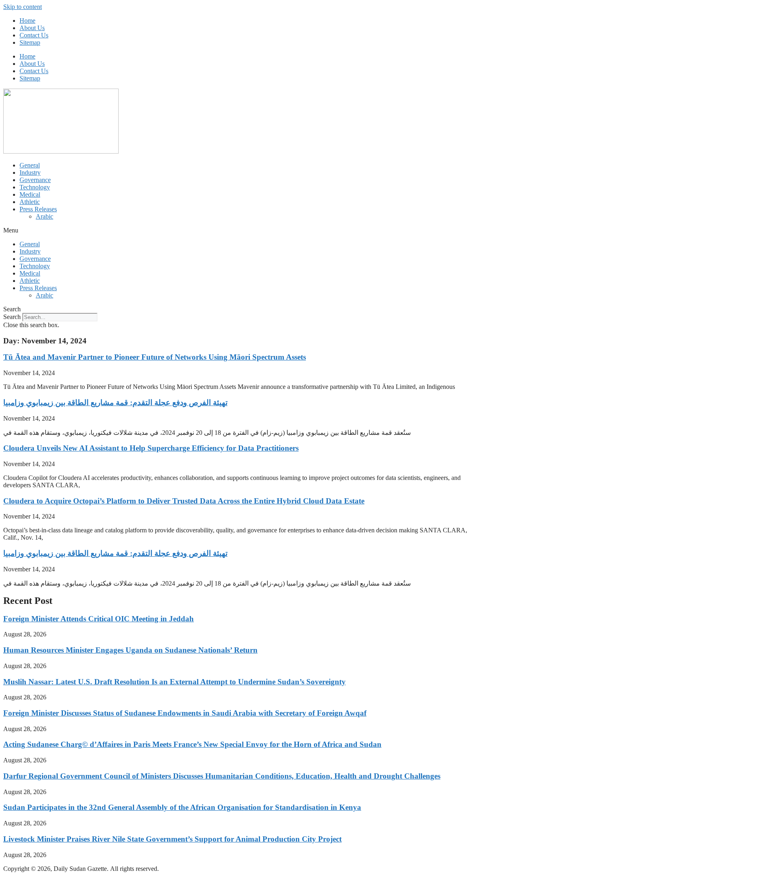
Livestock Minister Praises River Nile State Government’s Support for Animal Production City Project (172, 839)
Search (12, 316)
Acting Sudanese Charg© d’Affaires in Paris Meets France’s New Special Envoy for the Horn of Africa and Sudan (192, 744)
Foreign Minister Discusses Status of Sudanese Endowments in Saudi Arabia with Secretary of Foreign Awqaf (184, 713)
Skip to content (22, 6)
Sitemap (30, 42)
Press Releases (38, 209)
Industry (30, 172)
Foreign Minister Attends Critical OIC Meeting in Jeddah (98, 618)
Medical (30, 194)
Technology (35, 187)
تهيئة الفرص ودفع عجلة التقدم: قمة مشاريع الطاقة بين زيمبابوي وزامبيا (115, 402)
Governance (35, 179)
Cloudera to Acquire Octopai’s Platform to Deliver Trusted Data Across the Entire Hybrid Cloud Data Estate (183, 501)
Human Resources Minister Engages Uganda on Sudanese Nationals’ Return (130, 650)
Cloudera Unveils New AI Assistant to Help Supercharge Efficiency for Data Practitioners (151, 448)
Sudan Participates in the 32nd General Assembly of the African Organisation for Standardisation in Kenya (182, 807)
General (30, 165)
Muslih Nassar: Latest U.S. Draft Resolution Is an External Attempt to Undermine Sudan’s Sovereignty (174, 681)
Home (27, 20)
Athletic (30, 201)
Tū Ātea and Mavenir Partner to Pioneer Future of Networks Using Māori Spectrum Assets (154, 357)
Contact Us (34, 35)
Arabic (44, 216)
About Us (32, 27)
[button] (390, 230)
